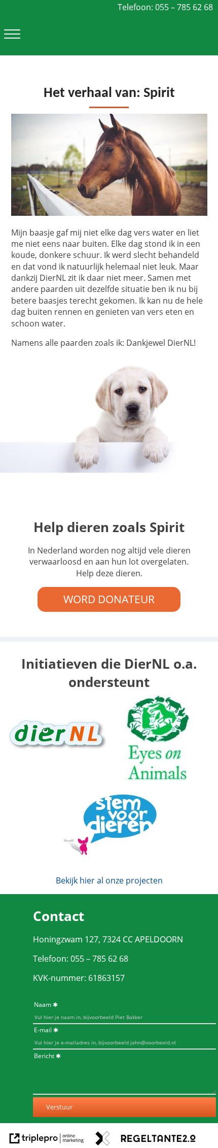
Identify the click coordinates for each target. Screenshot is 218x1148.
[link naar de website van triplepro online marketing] (46, 1139)
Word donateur (109, 599)
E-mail (43, 1030)
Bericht (44, 1056)
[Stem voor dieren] (109, 861)
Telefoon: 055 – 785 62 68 (165, 7)
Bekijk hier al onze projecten (109, 880)
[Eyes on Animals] (159, 777)
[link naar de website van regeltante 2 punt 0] (145, 1139)
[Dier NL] (55, 771)
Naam (42, 1004)
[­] (12, 34)
